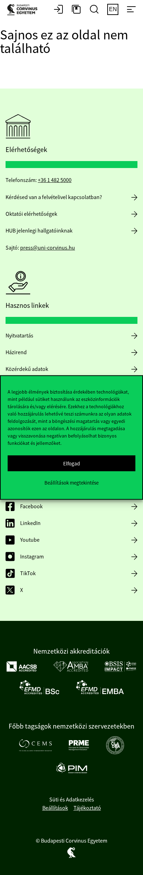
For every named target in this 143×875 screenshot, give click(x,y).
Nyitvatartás (19, 335)
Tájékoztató (87, 808)
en (113, 9)
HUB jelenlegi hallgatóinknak (39, 230)
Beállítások (55, 808)
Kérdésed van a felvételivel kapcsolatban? (54, 197)
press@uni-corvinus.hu (47, 247)
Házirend (16, 352)
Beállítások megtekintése (71, 482)
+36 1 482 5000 (55, 180)
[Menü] (131, 9)
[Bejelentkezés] (58, 9)
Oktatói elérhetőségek (31, 214)
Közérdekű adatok (27, 369)
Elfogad (71, 463)
